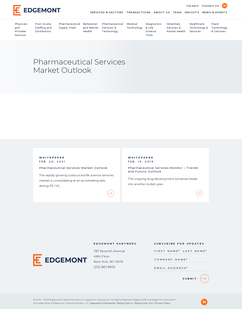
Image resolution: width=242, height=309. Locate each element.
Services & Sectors (106, 12)
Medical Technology (135, 25)
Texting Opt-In (125, 303)
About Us (162, 12)
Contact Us (210, 5)
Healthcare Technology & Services (198, 27)
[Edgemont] (36, 10)
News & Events (214, 12)
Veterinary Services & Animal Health (176, 27)
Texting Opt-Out (143, 303)
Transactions (138, 12)
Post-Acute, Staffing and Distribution (43, 27)
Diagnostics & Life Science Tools (154, 29)
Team (177, 12)
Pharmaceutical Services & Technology (112, 27)
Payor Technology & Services (219, 27)
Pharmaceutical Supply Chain (69, 25)
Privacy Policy (162, 303)
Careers (192, 5)
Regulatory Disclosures (102, 303)
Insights (192, 12)
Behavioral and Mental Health (90, 27)
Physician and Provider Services (21, 29)
